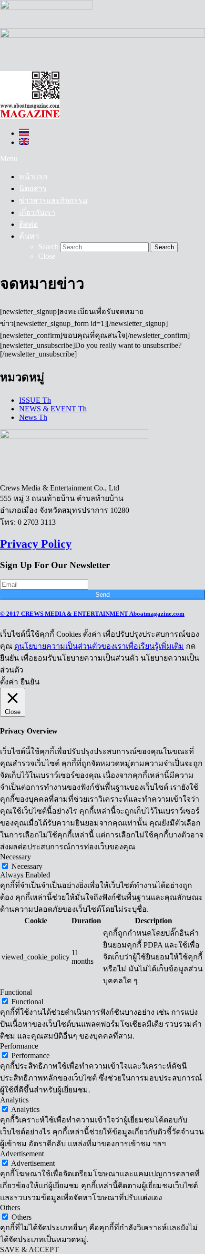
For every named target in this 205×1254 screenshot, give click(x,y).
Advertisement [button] (22, 1154)
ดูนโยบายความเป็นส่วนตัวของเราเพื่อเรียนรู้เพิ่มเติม (99, 646)
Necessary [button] (15, 857)
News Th (33, 417)
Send (102, 594)
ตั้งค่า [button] (9, 682)
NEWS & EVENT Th (53, 409)
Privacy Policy (36, 544)
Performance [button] (19, 1046)
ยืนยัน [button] (30, 682)
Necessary (26, 866)
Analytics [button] (14, 1100)
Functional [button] (16, 992)
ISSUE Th (35, 400)
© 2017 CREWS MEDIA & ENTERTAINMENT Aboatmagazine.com (92, 613)
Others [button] (10, 1207)
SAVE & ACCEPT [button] (29, 1249)
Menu (9, 158)
